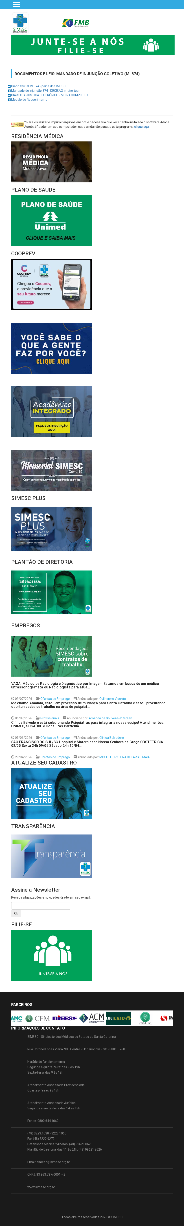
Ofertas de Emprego (55, 699)
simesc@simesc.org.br (53, 1162)
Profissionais (49, 718)
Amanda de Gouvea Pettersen (110, 718)
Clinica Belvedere (111, 737)
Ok (16, 913)
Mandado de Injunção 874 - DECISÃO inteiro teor (45, 90)
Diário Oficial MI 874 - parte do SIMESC (38, 86)
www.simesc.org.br (41, 1187)
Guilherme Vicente (112, 699)
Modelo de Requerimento (29, 99)
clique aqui (141, 126)
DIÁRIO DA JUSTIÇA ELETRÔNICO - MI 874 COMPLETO (49, 95)
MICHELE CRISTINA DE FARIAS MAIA (124, 757)
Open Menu (16, 4)
